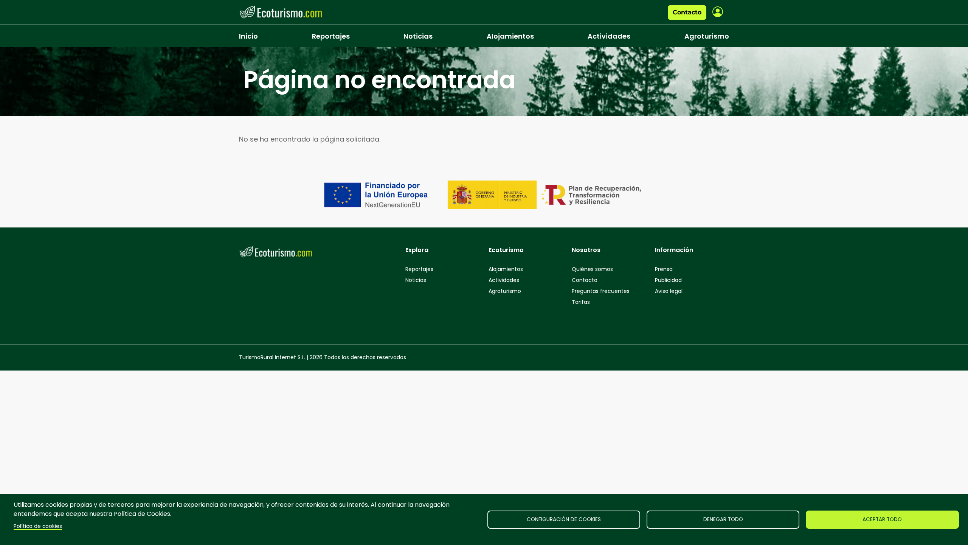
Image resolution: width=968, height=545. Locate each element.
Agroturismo (706, 36)
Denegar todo (723, 519)
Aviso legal (669, 291)
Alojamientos (510, 36)
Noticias (418, 36)
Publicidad (668, 280)
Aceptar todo (882, 519)
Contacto (687, 12)
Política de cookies (38, 526)
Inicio (248, 36)
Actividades (609, 36)
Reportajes (331, 36)
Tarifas (581, 302)
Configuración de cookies (564, 519)
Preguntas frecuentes (601, 291)
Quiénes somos (592, 269)
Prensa (664, 269)
